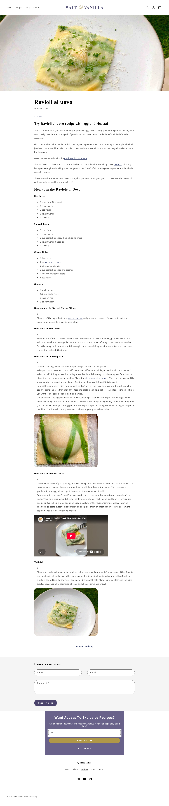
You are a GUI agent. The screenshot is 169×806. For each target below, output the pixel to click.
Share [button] (39, 116)
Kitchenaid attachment (75, 158)
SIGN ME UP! (84, 740)
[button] (147, 8)
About (75, 769)
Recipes (84, 769)
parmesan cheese (53, 262)
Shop (92, 769)
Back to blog (86, 646)
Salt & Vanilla (18, 797)
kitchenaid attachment (96, 378)
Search (68, 769)
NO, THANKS (84, 748)
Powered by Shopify (30, 797)
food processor (75, 318)
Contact (101, 769)
